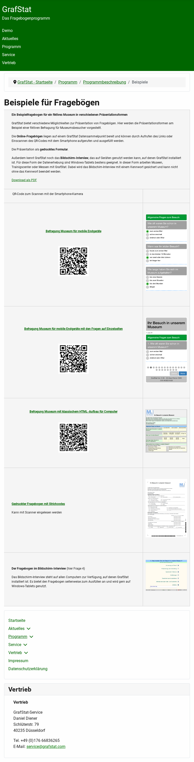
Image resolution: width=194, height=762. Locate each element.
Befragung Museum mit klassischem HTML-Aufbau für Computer (73, 411)
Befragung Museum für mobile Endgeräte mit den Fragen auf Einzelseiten (73, 329)
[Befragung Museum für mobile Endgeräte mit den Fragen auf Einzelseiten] (73, 359)
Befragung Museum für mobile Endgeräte (73, 231)
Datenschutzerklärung (27, 668)
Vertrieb (9, 62)
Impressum (18, 660)
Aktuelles (10, 38)
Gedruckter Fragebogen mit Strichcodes (38, 504)
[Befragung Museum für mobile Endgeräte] (73, 261)
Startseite (16, 620)
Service (8, 54)
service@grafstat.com (46, 746)
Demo (7, 30)
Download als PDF (24, 180)
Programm (11, 46)
